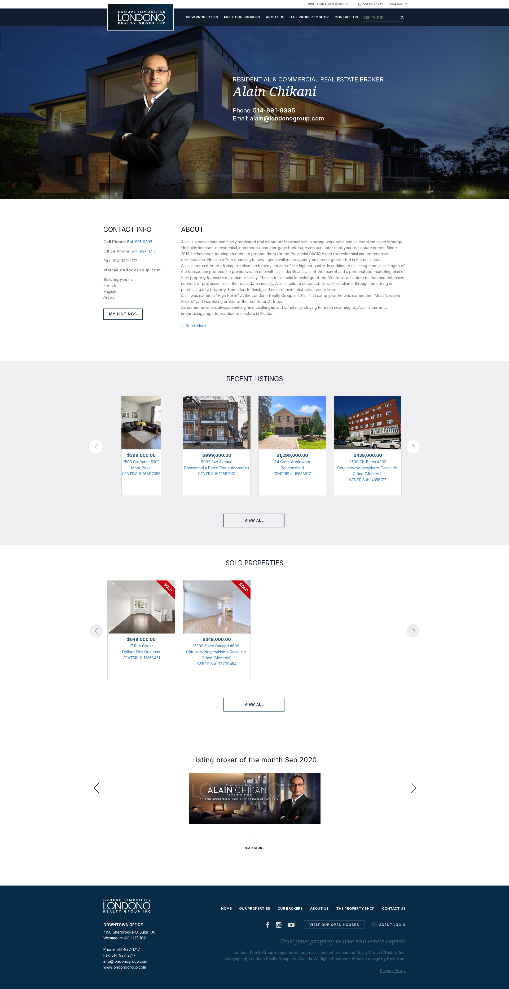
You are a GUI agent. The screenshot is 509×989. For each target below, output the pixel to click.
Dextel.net (396, 958)
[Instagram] (279, 926)
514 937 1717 (373, 4)
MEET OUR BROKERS (242, 17)
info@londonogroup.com (125, 961)
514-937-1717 (143, 251)
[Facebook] (268, 926)
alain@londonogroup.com (132, 269)
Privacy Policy (393, 970)
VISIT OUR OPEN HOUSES (328, 4)
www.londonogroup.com (124, 967)
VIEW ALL (254, 520)
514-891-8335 (139, 241)
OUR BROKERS (290, 908)
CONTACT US (346, 17)
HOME (226, 908)
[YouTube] (291, 926)
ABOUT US (275, 17)
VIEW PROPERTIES (202, 17)
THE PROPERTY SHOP (309, 17)
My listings (123, 314)
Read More (196, 325)
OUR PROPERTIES (254, 908)
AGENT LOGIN (392, 925)
